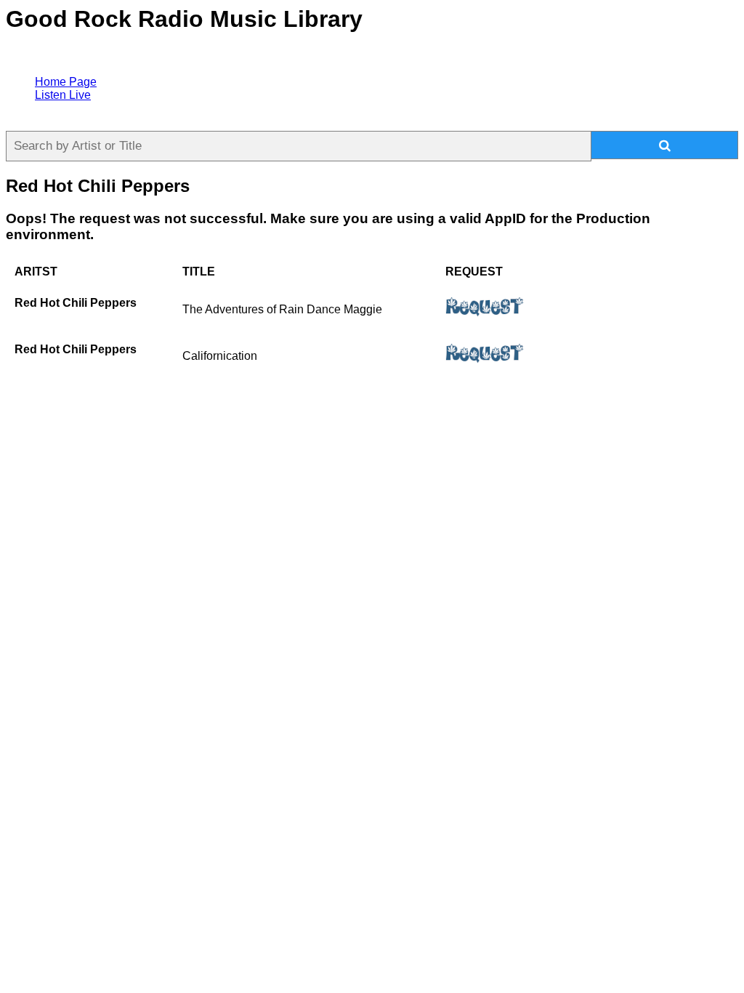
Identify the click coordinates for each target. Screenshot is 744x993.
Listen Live (63, 95)
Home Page (66, 82)
